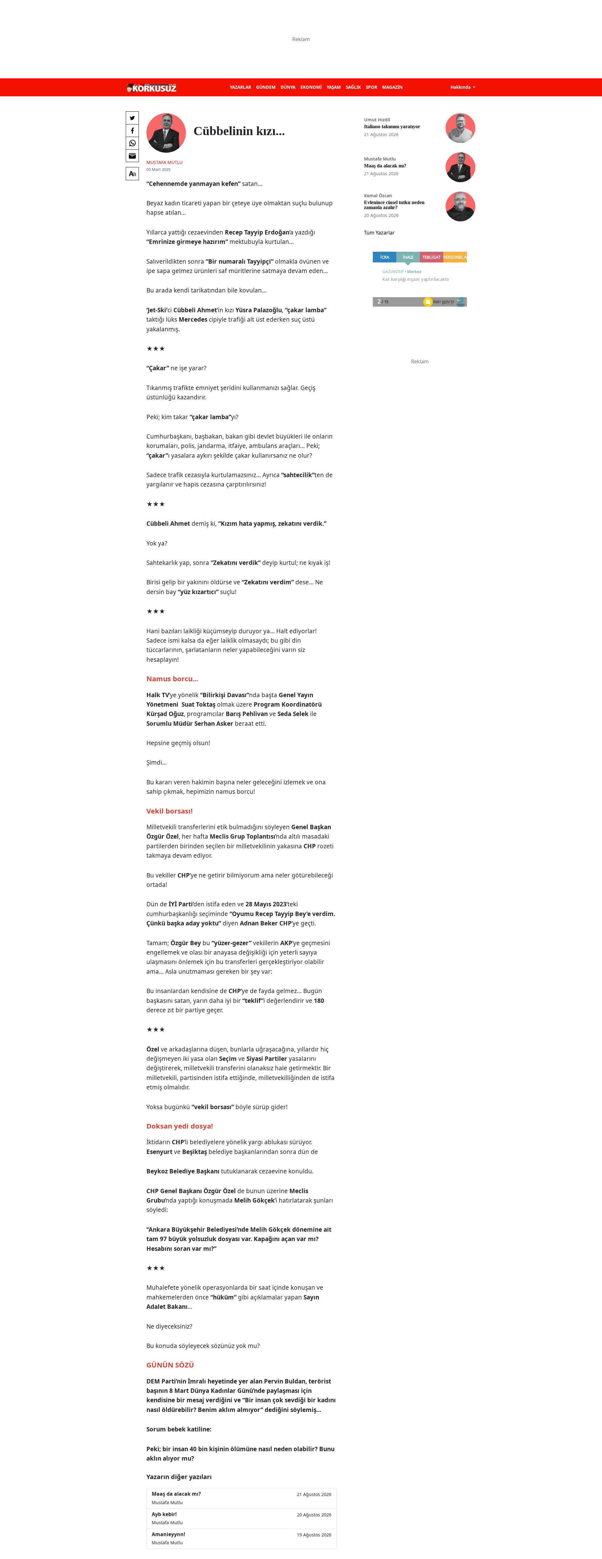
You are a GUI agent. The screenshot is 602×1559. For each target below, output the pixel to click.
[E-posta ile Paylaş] (132, 155)
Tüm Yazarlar (379, 232)
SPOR (371, 87)
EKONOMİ (311, 87)
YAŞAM (334, 87)
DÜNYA (288, 87)
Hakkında (461, 87)
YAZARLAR (240, 87)
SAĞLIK (353, 87)
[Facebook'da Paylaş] (132, 130)
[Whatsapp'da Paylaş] (132, 143)
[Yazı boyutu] (132, 173)
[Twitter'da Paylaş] (132, 118)
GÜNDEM (266, 87)
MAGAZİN (392, 87)
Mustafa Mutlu (164, 162)
